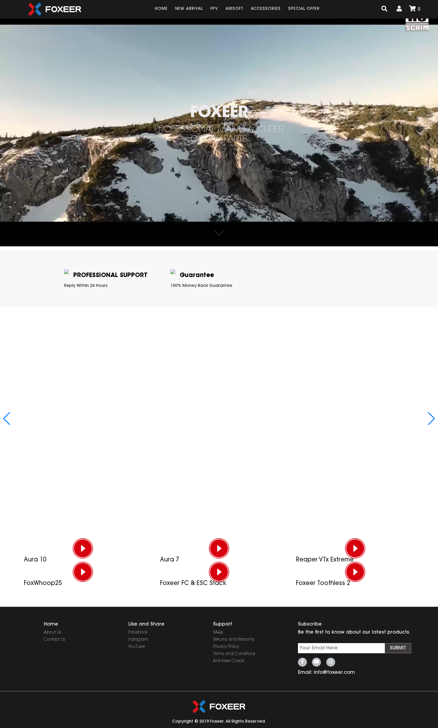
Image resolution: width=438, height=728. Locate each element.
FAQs (218, 633)
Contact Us (54, 640)
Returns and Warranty (233, 640)
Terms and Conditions (234, 654)
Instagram (138, 640)
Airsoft (234, 9)
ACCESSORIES (266, 9)
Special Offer (304, 9)
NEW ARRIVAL (189, 9)
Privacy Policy (226, 647)
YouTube (136, 647)
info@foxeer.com (334, 672)
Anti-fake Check (228, 661)
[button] (7, 418)
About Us (52, 633)
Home (161, 9)
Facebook (137, 633)
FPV (214, 9)
